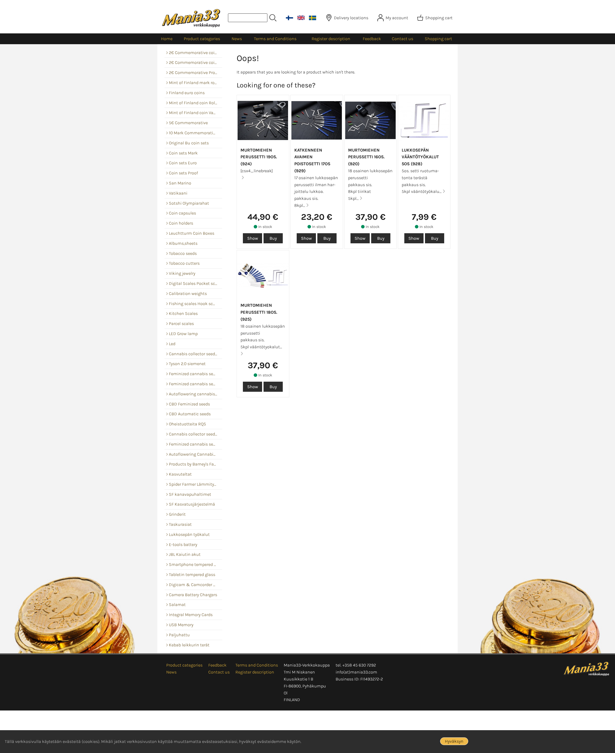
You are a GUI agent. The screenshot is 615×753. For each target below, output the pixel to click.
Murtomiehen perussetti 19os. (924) (258, 157)
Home (166, 38)
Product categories (202, 38)
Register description (331, 38)
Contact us (402, 38)
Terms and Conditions (275, 38)
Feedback (372, 38)
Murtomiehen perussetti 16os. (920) (366, 157)
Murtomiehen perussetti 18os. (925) (258, 312)
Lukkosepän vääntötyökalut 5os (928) (420, 157)
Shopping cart (438, 38)
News (237, 38)
